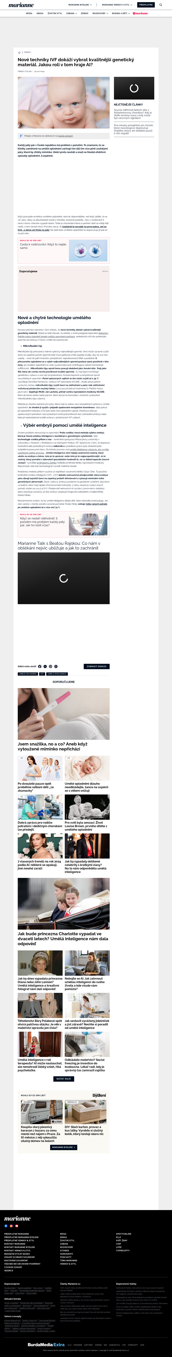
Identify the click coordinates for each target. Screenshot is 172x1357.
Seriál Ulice (27, 1305)
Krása (40, 13)
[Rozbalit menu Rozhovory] (106, 13)
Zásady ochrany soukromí (19, 1257)
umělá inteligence (57, 674)
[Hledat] (160, 5)
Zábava (70, 13)
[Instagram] (11, 1226)
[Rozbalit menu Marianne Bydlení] (90, 5)
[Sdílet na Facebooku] (39, 666)
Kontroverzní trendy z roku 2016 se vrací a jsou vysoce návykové (140, 1288)
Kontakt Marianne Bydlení (19, 1247)
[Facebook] (6, 1226)
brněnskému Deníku (47, 463)
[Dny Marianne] (140, 13)
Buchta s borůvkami (27, 1331)
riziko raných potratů (96, 504)
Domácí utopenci (43, 1328)
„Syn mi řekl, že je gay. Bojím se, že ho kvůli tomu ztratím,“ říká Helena (142, 1303)
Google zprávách (65, 136)
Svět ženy (121, 1240)
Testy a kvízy (38, 1288)
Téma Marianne (68, 1260)
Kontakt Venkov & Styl (17, 1251)
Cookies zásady (13, 1267)
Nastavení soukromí (16, 1260)
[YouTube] (16, 1226)
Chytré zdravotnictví (40, 1305)
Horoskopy (66, 1254)
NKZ (105, 1345)
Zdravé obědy (31, 1293)
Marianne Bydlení (79, 5)
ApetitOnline (123, 1234)
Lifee (119, 1247)
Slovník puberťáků (24, 1288)
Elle (118, 1237)
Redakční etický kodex (17, 1254)
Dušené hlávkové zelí (12, 1320)
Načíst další (64, 1079)
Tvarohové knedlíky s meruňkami (33, 1326)
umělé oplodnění (27, 674)
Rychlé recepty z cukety (46, 1331)
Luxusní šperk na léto (13, 1311)
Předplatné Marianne (16, 1234)
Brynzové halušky (11, 1331)
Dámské (98, 1345)
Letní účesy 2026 (43, 1308)
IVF (42, 674)
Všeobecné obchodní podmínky (22, 1264)
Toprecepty (123, 1251)
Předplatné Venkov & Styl (19, 1240)
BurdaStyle (114, 1345)
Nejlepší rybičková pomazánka (23, 1328)
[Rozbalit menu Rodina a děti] (128, 13)
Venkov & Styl (68, 1264)
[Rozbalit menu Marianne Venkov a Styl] (131, 5)
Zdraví (84, 13)
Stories (64, 1251)
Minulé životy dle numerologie (31, 1303)
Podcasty (65, 1257)
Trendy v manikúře (11, 1303)
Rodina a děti (119, 13)
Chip (118, 1244)
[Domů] (23, 5)
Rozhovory (99, 13)
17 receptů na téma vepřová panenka (35, 1323)
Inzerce (8, 1271)
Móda (29, 13)
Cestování (13, 1290)
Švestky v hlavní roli (29, 1320)
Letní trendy (19, 1293)
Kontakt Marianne (14, 1244)
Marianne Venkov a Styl (116, 5)
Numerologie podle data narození (31, 1290)
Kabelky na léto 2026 (27, 1308)
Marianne (78, 1345)
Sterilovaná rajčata (12, 1326)
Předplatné (146, 5)
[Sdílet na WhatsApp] (56, 666)
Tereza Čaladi (25, 71)
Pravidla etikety (10, 1288)
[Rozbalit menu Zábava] (75, 13)
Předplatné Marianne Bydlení (21, 1237)
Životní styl (55, 13)
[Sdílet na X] (45, 666)
